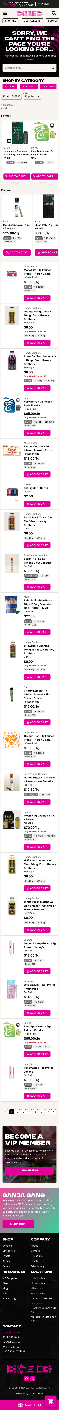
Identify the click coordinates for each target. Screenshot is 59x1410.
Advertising (37, 1266)
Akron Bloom (30, 266)
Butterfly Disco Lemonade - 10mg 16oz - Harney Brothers (40, 360)
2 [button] (17, 1111)
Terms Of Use (37, 1393)
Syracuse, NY (38, 1293)
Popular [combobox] (29, 96)
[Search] (52, 68)
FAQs (5, 1283)
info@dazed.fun (11, 1341)
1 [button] (11, 1111)
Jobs (5, 1293)
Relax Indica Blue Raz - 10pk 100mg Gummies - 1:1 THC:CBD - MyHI (38, 604)
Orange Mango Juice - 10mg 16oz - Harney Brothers (37, 315)
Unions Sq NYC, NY (41, 1298)
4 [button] (29, 1111)
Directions (37, 1255)
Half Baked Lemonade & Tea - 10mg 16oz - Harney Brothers (40, 864)
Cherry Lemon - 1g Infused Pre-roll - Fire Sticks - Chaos (37, 694)
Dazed (27, 484)
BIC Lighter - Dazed (36, 488)
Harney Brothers (32, 308)
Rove (5, 221)
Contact (35, 1250)
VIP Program (10, 1278)
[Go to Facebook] (26, 1378)
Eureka (27, 398)
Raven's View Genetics (35, 555)
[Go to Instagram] (32, 1378)
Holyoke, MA (38, 1278)
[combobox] (26, 68)
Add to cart (19, 252)
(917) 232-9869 (11, 1336)
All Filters (13, 96)
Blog (5, 1288)
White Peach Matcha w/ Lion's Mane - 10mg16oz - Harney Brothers (40, 905)
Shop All (7, 1245)
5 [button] (35, 1111)
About (34, 1245)
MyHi (26, 596)
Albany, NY (37, 1288)
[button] (26, 4)
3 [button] (23, 1111)
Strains (7, 1260)
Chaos (27, 687)
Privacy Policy (22, 1393)
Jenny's (28, 939)
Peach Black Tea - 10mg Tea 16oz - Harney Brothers (38, 521)
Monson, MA (38, 1283)
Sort (27, 93)
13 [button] (47, 1111)
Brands (7, 1266)
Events (34, 1260)
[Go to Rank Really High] (29, 1405)
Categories (9, 1250)
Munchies (29, 981)
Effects (6, 1255)
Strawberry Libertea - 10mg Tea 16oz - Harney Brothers (39, 649)
